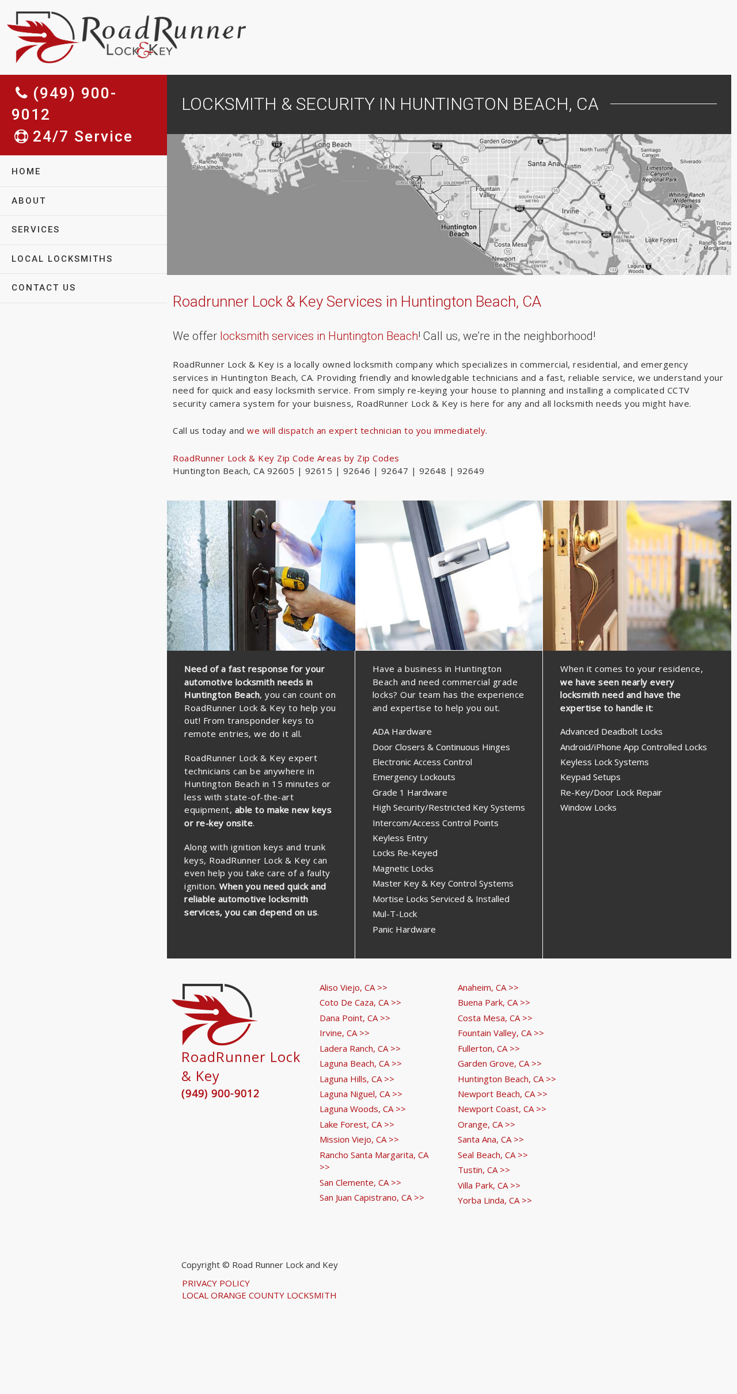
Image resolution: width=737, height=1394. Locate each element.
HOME (26, 171)
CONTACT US (44, 287)
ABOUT (29, 201)
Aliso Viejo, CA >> (354, 987)
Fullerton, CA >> (489, 1048)
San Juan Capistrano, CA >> (372, 1197)
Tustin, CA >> (484, 1169)
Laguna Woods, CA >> (363, 1108)
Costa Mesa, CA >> (495, 1017)
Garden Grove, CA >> (500, 1063)
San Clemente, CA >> (360, 1182)
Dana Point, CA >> (355, 1017)
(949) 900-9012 (220, 1093)
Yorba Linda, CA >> (495, 1200)
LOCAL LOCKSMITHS (62, 259)
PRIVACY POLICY (216, 1283)
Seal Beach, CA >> (493, 1154)
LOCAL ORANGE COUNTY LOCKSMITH (259, 1295)
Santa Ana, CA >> (491, 1139)
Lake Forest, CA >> (357, 1124)
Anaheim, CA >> (488, 987)
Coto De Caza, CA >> (360, 1002)
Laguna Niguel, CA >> (361, 1093)
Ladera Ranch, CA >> (360, 1048)
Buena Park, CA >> (494, 1002)
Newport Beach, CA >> (503, 1093)
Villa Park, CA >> (489, 1185)
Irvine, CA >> (345, 1032)
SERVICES (36, 229)
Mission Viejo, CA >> (359, 1139)
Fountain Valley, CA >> (501, 1032)
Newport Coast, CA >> (502, 1108)
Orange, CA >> (486, 1124)
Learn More (261, 621)
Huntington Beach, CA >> (507, 1078)
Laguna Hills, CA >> (357, 1078)
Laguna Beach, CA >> (361, 1063)
